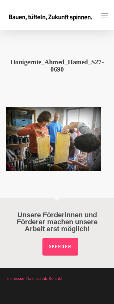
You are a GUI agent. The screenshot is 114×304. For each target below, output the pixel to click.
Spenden (60, 246)
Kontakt (55, 278)
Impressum (15, 278)
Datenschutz (37, 278)
